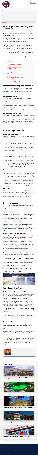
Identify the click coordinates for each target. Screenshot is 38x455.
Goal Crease (9, 71)
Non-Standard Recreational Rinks (13, 81)
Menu (34, 2)
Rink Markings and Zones (11, 68)
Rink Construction (9, 74)
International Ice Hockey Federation (14, 67)
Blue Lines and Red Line (11, 72)
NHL (5, 22)
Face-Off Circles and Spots (12, 69)
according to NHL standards (15, 177)
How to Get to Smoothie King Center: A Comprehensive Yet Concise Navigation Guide (17, 378)
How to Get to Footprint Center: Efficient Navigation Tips (15, 422)
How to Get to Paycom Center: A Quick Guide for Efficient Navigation (17, 393)
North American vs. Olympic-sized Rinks (15, 80)
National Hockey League (11, 65)
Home (3, 22)
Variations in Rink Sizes (10, 78)
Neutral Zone (9, 73)
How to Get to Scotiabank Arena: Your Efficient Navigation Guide (16, 436)
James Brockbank (17, 349)
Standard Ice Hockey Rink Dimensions (13, 64)
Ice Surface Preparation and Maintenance (15, 77)
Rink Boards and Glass (11, 76)
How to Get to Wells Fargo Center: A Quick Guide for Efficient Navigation (18, 407)
